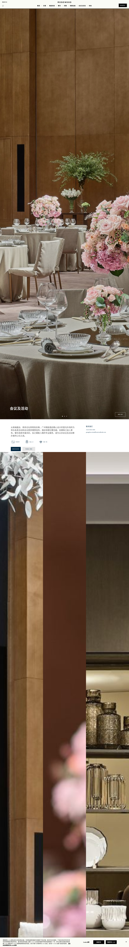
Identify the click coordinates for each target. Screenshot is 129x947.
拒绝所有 (98, 942)
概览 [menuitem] (38, 5)
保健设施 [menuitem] (73, 5)
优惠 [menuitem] (65, 5)
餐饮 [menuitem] (59, 5)
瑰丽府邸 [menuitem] (52, 5)
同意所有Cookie (111, 942)
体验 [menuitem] (90, 5)
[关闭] (126, 942)
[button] (3, 6)
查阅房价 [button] (122, 5)
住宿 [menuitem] (44, 5)
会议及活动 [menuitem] (82, 5)
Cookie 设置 (86, 942)
